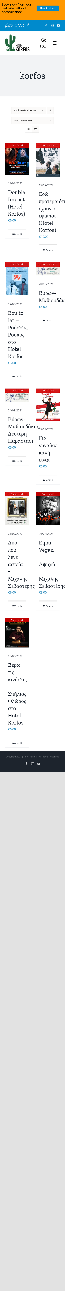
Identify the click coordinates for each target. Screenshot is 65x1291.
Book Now (47, 8)
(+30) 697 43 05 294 (14, 26)
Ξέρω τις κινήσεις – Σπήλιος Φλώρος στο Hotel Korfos (17, 694)
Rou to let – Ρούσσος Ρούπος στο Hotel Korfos (18, 335)
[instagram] (52, 25)
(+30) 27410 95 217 (17, 24)
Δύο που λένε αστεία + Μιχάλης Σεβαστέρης (21, 564)
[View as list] (35, 129)
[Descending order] (50, 110)
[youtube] (58, 25)
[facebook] (46, 25)
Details (18, 233)
